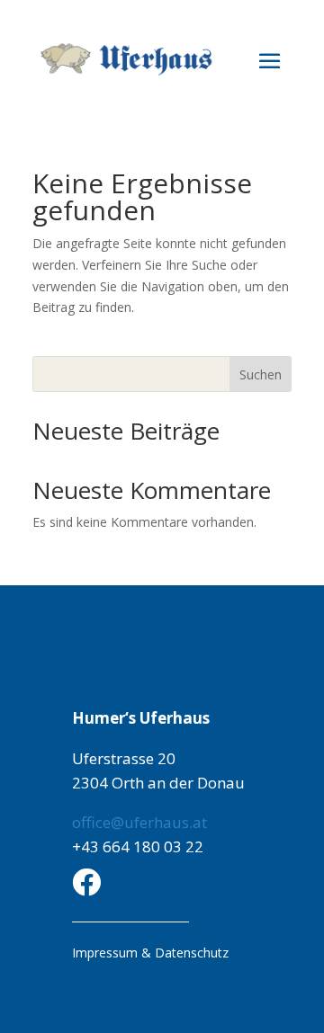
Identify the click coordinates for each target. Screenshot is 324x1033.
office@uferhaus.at (139, 822)
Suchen (260, 374)
